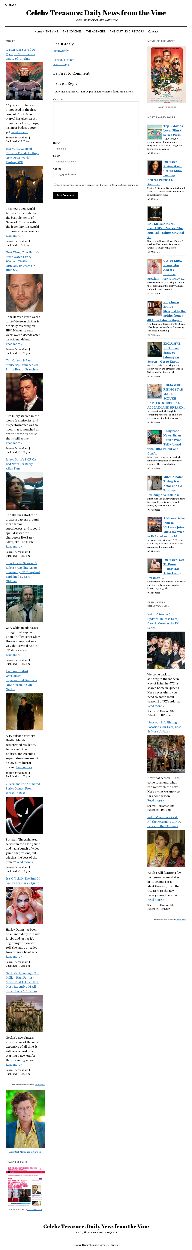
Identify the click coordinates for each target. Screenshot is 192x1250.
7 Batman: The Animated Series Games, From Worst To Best (23, 788)
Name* (56, 142)
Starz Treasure (34, 1209)
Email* (56, 155)
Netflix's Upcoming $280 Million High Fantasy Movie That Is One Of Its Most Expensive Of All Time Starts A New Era (22, 982)
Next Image (61, 64)
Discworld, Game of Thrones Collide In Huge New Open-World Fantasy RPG (22, 155)
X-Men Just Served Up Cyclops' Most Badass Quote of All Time (21, 54)
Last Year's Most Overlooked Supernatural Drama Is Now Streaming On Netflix (21, 680)
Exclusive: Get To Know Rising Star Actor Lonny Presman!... (165, 569)
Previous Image (63, 60)
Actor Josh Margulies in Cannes (25, 1151)
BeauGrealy (61, 51)
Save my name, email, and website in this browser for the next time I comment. (97, 184)
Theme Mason (40, 1084)
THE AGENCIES (95, 31)
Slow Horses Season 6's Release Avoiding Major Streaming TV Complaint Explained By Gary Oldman (23, 572)
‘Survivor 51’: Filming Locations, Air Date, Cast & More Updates (164, 726)
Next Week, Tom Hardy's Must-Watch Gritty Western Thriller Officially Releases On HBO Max (22, 261)
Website (57, 168)
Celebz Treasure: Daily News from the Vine (96, 12)
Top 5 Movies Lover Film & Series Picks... (173, 130)
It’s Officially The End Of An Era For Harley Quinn (23, 880)
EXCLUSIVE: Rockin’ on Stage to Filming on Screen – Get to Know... (164, 352)
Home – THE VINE (46, 31)
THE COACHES (72, 31)
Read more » (19, 132)
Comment (58, 99)
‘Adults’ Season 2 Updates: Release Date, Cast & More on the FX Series (163, 621)
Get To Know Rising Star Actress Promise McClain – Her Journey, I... (165, 269)
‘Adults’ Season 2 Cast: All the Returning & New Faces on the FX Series (164, 821)
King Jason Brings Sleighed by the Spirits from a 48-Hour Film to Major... (166, 311)
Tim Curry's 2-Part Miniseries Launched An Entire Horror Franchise (22, 364)
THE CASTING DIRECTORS (127, 31)
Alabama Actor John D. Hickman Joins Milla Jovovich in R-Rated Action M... (166, 527)
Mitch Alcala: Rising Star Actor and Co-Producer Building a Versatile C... (165, 486)
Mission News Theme (85, 1244)
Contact (153, 31)
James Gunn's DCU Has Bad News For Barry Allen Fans (21, 463)
